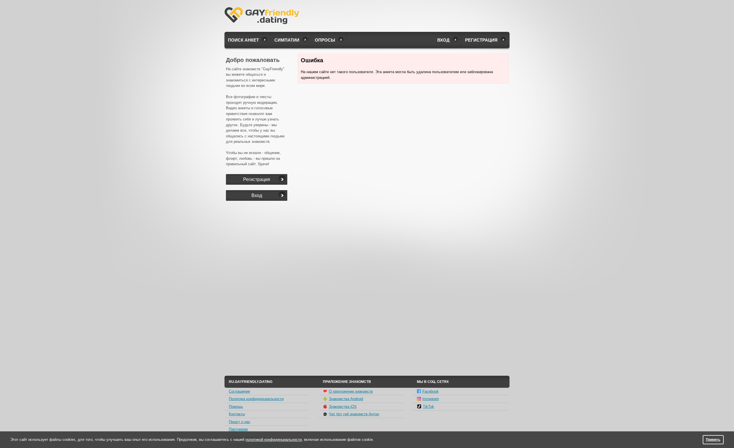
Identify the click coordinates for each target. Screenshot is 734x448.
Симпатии (286, 40)
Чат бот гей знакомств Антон (354, 414)
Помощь (236, 406)
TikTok (428, 406)
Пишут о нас (239, 422)
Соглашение (239, 391)
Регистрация (481, 40)
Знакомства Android (346, 399)
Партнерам (238, 429)
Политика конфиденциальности (256, 399)
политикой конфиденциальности (273, 439)
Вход (443, 40)
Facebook (430, 391)
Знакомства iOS (343, 406)
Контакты (237, 414)
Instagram (430, 399)
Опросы (325, 40)
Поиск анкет (243, 40)
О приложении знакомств (351, 391)
